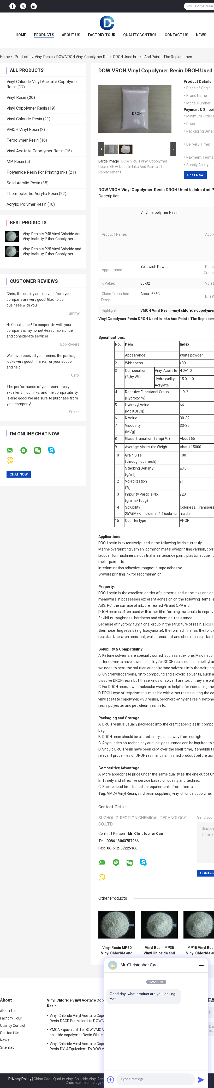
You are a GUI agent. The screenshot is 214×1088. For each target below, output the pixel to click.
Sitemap (7, 1047)
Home (21, 35)
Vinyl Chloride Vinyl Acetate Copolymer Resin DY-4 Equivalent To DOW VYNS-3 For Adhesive (82, 1047)
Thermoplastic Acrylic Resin (32, 193)
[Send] (201, 1079)
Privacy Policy (19, 1079)
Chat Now (195, 175)
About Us (71, 35)
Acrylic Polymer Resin (26, 204)
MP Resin (15, 161)
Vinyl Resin (44, 57)
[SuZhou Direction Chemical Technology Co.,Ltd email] (13, 450)
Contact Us (176, 35)
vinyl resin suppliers (154, 793)
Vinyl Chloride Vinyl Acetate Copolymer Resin (81, 1003)
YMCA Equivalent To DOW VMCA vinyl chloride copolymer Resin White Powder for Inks (83, 1033)
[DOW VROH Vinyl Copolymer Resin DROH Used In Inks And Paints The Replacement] (134, 110)
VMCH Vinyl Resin (23, 129)
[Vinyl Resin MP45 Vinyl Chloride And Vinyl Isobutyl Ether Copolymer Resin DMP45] (12, 236)
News (201, 35)
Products (44, 35)
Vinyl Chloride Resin (24, 118)
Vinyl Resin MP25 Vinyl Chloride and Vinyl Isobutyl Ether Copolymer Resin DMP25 (52, 254)
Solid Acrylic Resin (23, 182)
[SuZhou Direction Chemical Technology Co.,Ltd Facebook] (12, 6)
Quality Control (140, 35)
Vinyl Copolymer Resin (27, 108)
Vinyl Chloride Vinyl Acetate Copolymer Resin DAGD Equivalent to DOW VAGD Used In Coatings (82, 1019)
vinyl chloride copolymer (192, 793)
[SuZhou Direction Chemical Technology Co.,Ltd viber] (13, 460)
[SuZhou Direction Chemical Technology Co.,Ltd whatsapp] (26, 450)
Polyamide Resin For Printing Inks (37, 172)
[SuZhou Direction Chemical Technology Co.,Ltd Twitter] (23, 6)
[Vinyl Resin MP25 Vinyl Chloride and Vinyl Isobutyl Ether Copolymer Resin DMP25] (12, 251)
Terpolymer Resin (23, 140)
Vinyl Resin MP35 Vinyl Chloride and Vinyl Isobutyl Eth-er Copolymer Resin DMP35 (159, 950)
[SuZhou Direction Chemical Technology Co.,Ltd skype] (54, 450)
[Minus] (201, 965)
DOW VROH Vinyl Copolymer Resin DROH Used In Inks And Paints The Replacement (132, 166)
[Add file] (110, 1079)
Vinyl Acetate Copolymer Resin (35, 150)
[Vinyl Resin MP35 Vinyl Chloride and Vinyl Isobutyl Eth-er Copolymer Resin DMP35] (159, 924)
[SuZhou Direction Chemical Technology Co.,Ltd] (107, 23)
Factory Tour (101, 35)
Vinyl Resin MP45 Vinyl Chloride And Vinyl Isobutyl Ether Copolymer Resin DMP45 (52, 239)
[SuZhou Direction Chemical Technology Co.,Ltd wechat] (40, 450)
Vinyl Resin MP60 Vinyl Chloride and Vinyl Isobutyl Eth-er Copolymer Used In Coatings (117, 950)
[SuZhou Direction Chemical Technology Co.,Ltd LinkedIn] (33, 6)
